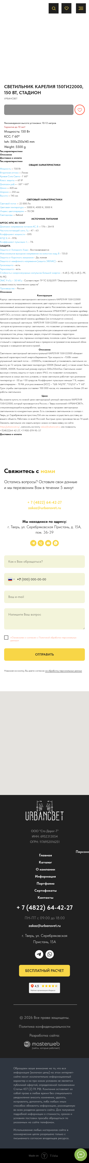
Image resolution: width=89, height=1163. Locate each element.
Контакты (45, 897)
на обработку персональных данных (63, 670)
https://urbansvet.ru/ (9, 426)
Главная (45, 855)
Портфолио (45, 883)
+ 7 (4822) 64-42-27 (44, 502)
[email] (48, 543)
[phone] (41, 543)
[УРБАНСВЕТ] (33, 543)
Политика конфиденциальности (44, 1026)
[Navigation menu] (81, 8)
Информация (45, 876)
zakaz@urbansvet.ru (50, 426)
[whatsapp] (56, 543)
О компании (45, 869)
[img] (45, 810)
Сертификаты (45, 890)
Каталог (45, 862)
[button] (54, 8)
